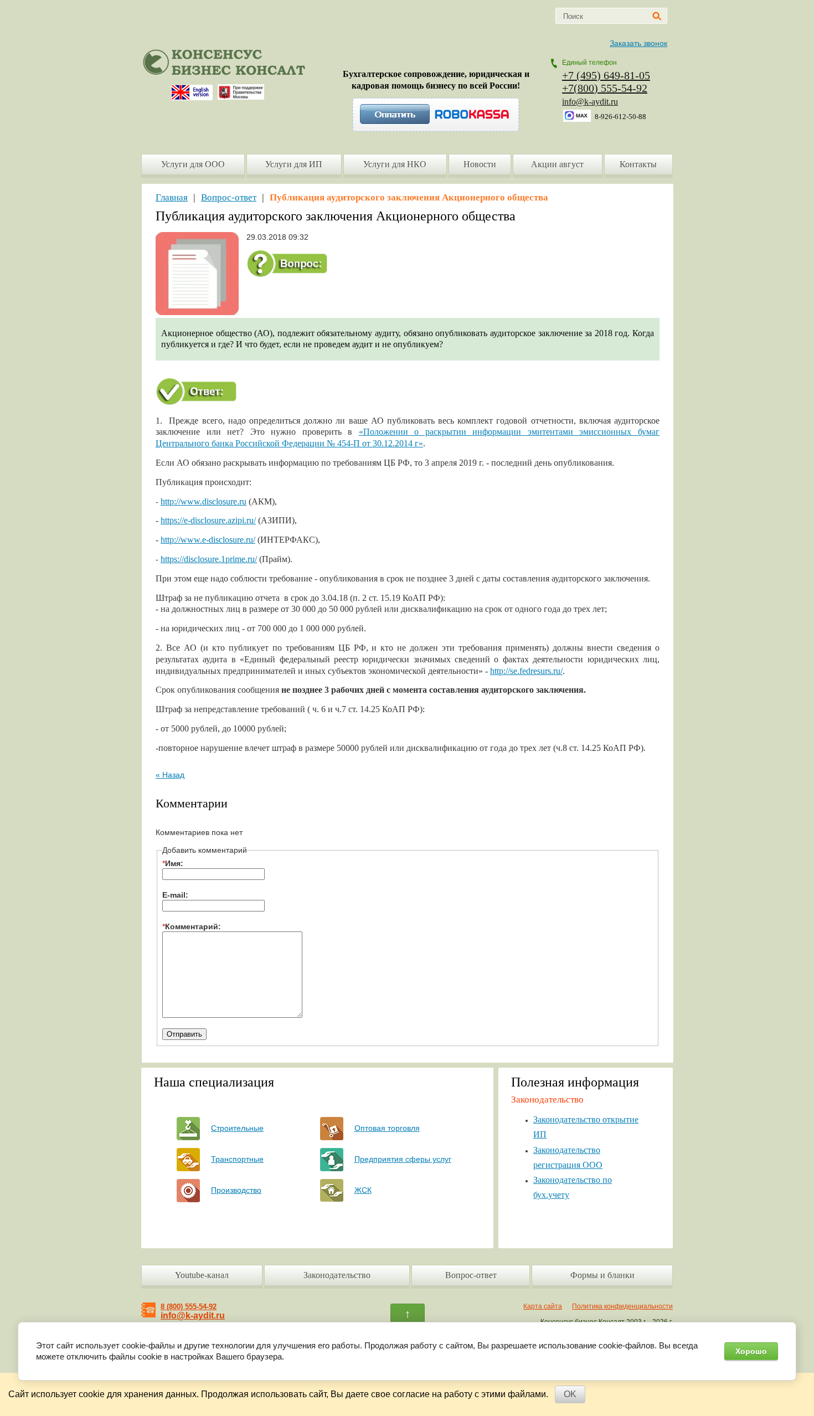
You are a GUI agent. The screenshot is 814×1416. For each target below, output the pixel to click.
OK (570, 1394)
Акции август (557, 164)
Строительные (237, 1128)
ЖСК (363, 1190)
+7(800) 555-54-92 (604, 88)
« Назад (170, 774)
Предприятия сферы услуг (402, 1159)
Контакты (638, 164)
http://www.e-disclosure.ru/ (208, 539)
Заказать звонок (638, 43)
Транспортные (237, 1159)
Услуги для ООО (193, 164)
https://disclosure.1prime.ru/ (209, 559)
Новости (479, 164)
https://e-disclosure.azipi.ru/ (208, 520)
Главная (172, 197)
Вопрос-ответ (228, 197)
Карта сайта (542, 1306)
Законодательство (336, 1275)
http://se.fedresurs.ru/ (526, 671)
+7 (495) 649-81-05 (606, 75)
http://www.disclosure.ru (203, 501)
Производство (236, 1190)
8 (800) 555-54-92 (189, 1306)
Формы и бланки (602, 1275)
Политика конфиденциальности (622, 1306)
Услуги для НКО (394, 164)
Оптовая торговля (387, 1128)
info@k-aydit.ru (590, 101)
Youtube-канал (202, 1275)
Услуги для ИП (293, 164)
